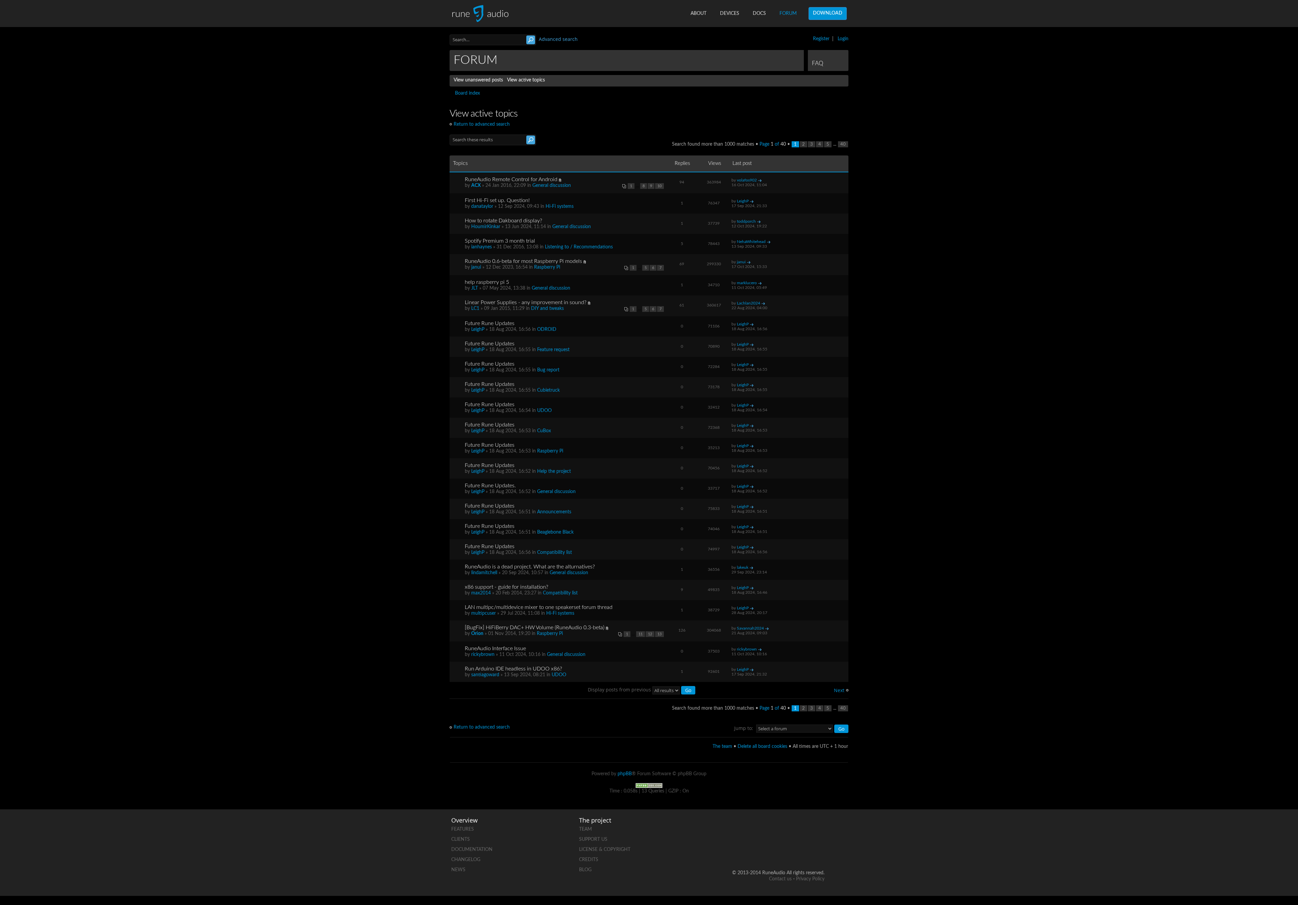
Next (839, 690)
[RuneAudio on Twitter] (793, 828)
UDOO (544, 410)
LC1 (475, 308)
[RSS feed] (793, 851)
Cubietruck (548, 390)
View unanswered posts (478, 80)
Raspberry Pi (547, 267)
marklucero (747, 283)
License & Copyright (604, 849)
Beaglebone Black (555, 532)
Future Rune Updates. (490, 485)
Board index (467, 93)
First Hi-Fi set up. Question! (497, 200)
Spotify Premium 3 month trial (500, 241)
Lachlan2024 (748, 303)
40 (843, 144)
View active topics (526, 80)
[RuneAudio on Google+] (819, 828)
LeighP (743, 201)
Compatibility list (554, 552)
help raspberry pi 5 (487, 282)
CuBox (544, 431)
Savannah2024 (750, 628)
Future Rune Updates (489, 323)
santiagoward (485, 674)
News (458, 869)
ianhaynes (481, 247)
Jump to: (743, 728)
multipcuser (483, 613)
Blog (585, 869)
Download (827, 13)
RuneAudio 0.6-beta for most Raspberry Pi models (523, 261)
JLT (474, 288)
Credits (588, 859)
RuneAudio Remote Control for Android (511, 179)
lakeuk (742, 567)
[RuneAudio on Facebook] (767, 828)
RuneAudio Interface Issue (495, 648)
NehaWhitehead (751, 242)
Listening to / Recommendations (579, 247)
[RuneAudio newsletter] (819, 851)
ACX (476, 185)
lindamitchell (484, 572)
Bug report (548, 370)
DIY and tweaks (547, 308)
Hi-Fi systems (560, 206)
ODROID (546, 329)
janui (476, 267)
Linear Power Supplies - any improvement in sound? (525, 302)
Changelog (465, 859)
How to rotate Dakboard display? (503, 220)
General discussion (551, 185)
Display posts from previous (620, 689)
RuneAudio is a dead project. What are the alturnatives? (530, 566)
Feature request (553, 349)
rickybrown (483, 654)
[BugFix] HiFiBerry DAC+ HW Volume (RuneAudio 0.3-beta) (534, 627)
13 (659, 634)
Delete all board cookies (762, 746)
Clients (460, 839)
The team (722, 746)
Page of (773, 144)
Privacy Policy (810, 879)
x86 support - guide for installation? (506, 587)
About (698, 13)
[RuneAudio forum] (767, 851)
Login (843, 38)
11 (641, 634)
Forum (788, 13)
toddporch (746, 221)
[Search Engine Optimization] (649, 785)
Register (821, 38)
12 (650, 634)
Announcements (554, 512)
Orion (477, 633)
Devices (729, 13)
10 (659, 186)
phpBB (625, 774)
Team (585, 829)
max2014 (481, 593)
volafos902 (747, 180)
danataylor (482, 206)
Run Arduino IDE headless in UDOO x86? (513, 668)
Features (462, 829)
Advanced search (558, 39)
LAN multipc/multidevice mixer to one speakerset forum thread (538, 607)
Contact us (780, 879)
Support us (593, 839)
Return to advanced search (482, 124)
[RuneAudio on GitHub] (742, 828)
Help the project (554, 471)
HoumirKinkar (485, 226)
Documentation (471, 849)
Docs (759, 13)
